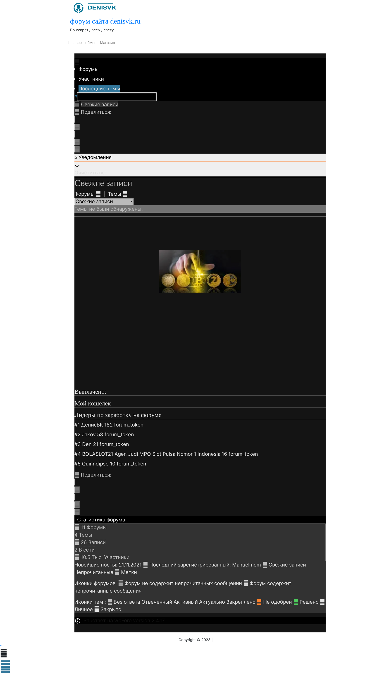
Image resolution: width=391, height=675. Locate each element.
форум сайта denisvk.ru (105, 21)
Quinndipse (95, 464)
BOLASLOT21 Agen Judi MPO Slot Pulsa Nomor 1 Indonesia (151, 454)
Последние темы (99, 89)
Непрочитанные (93, 572)
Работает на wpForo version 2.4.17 (123, 620)
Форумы (89, 69)
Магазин (107, 42)
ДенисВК (92, 425)
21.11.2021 (130, 565)
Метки (129, 572)
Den (87, 444)
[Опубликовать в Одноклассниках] (77, 149)
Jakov (89, 434)
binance (75, 42)
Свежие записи (287, 565)
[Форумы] (77, 104)
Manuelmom (246, 565)
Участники (91, 79)
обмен (90, 42)
